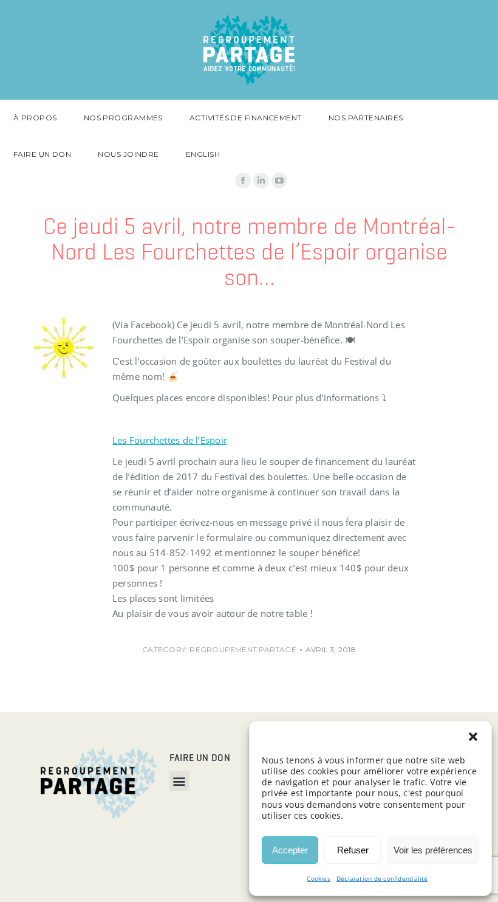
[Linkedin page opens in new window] (261, 180)
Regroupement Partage (242, 649)
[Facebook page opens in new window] (243, 180)
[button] (473, 737)
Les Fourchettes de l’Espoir (169, 440)
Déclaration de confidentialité (382, 878)
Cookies (318, 878)
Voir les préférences (433, 850)
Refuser (353, 850)
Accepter (290, 850)
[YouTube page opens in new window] (279, 180)
